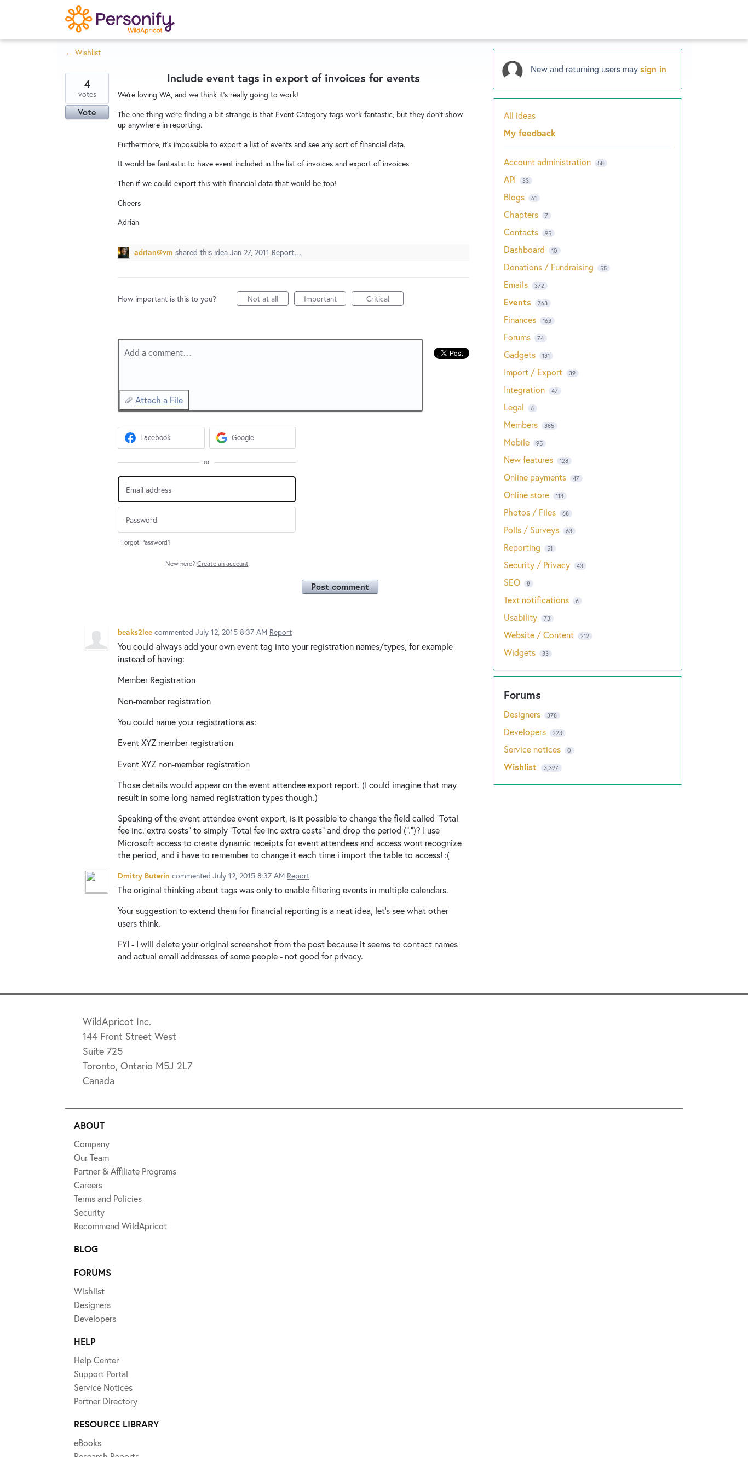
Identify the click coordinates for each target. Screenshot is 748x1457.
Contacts (521, 232)
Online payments (535, 477)
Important (325, 299)
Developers (526, 731)
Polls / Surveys (531, 529)
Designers (523, 714)
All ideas (520, 115)
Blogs (514, 197)
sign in (653, 68)
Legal (514, 407)
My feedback (530, 132)
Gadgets (520, 354)
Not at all (268, 299)
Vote (87, 112)
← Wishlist (83, 52)
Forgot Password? (146, 542)
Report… (287, 252)
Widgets (520, 652)
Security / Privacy (537, 564)
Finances (520, 319)
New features (528, 459)
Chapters (521, 214)
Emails (516, 284)
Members (521, 424)
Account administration (547, 161)
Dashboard (524, 249)
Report (280, 632)
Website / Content (539, 634)
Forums (517, 337)
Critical (385, 299)
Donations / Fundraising (550, 267)
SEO (512, 582)
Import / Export (533, 372)
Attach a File (159, 400)
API (510, 179)
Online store (526, 494)
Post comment (340, 586)
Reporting (522, 547)
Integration (524, 389)
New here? (207, 563)
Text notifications (536, 599)
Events (517, 302)
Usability (520, 617)
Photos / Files (530, 512)
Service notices (533, 749)
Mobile (517, 442)
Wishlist (521, 766)
